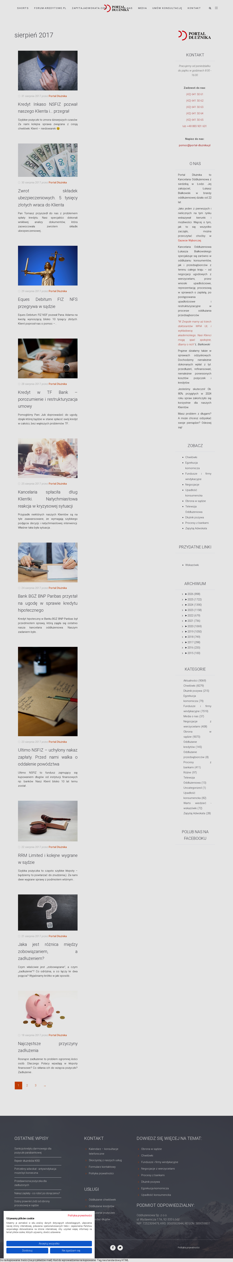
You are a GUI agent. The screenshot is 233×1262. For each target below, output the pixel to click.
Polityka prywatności (80, 1215)
